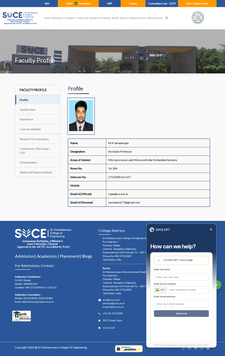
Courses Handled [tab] (30, 129)
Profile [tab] (24, 99)
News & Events (138, 18)
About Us (125, 18)
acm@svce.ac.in (111, 299)
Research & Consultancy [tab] (34, 139)
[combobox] (160, 289)
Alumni (115, 18)
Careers (133, 3)
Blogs (87, 256)
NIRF (109, 3)
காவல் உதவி (109, 327)
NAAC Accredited (78, 3)
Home (47, 18)
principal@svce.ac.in (113, 303)
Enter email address (164, 296)
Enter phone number (165, 283)
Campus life (83, 18)
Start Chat (181, 313)
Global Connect (155, 18)
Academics (70, 18)
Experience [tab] (26, 119)
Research (94, 18)
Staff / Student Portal (197, 3)
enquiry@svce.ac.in (113, 306)
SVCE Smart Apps (112, 320)
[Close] (211, 229)
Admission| (26, 256)
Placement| (71, 256)
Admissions (57, 18)
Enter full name (162, 269)
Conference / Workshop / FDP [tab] (35, 150)
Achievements (28, 162)
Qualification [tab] (28, 109)
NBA (47, 3)
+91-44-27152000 (113, 313)
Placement (105, 18)
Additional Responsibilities (36, 172)
